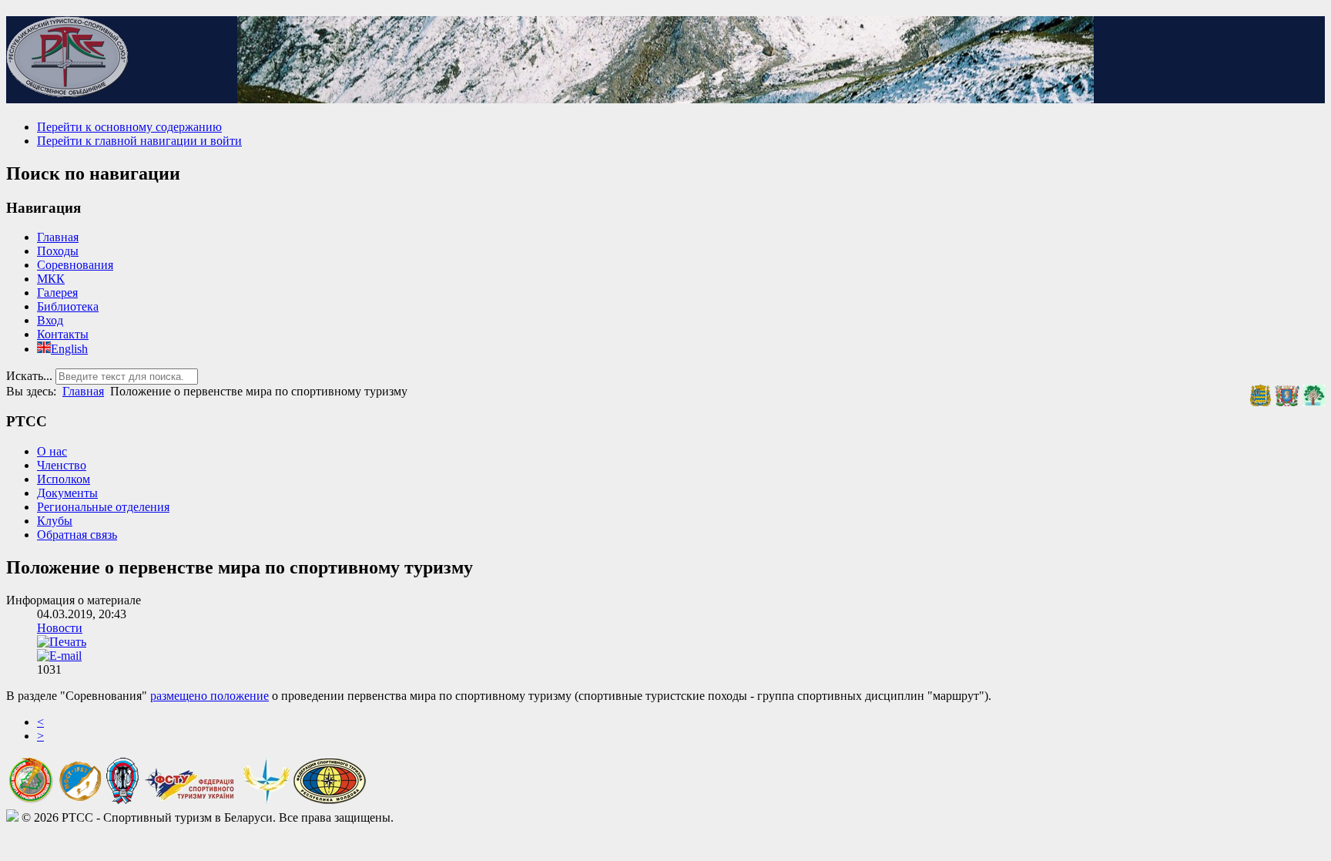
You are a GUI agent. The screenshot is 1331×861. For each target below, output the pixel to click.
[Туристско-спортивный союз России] (122, 799)
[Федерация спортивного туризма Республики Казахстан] (266, 799)
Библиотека (68, 306)
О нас (52, 451)
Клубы (54, 520)
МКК (51, 278)
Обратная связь (77, 534)
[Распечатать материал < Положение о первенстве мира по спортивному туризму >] (61, 641)
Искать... (29, 375)
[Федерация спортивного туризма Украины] (191, 799)
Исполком (63, 479)
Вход (50, 320)
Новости (59, 627)
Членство (61, 465)
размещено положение (209, 695)
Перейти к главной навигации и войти (139, 140)
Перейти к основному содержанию (129, 126)
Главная (58, 237)
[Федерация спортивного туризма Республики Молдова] (330, 799)
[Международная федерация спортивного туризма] (80, 798)
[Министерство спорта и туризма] (31, 799)
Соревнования (75, 264)
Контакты (63, 334)
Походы (58, 250)
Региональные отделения (103, 506)
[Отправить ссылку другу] (59, 655)
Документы (67, 492)
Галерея (57, 292)
